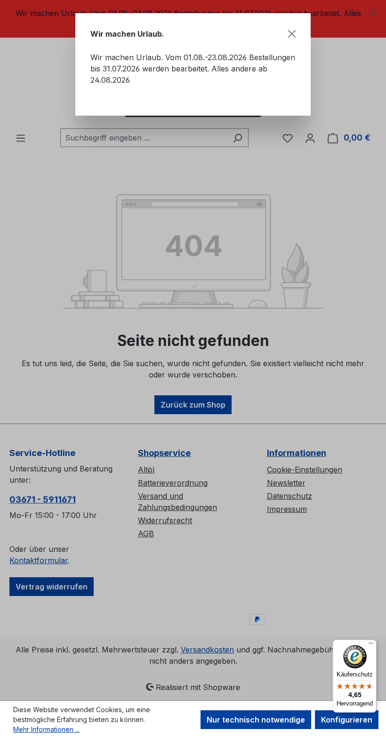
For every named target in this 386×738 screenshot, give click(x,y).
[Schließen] (291, 33)
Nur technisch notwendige (256, 719)
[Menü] (371, 645)
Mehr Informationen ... (46, 729)
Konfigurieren (346, 719)
